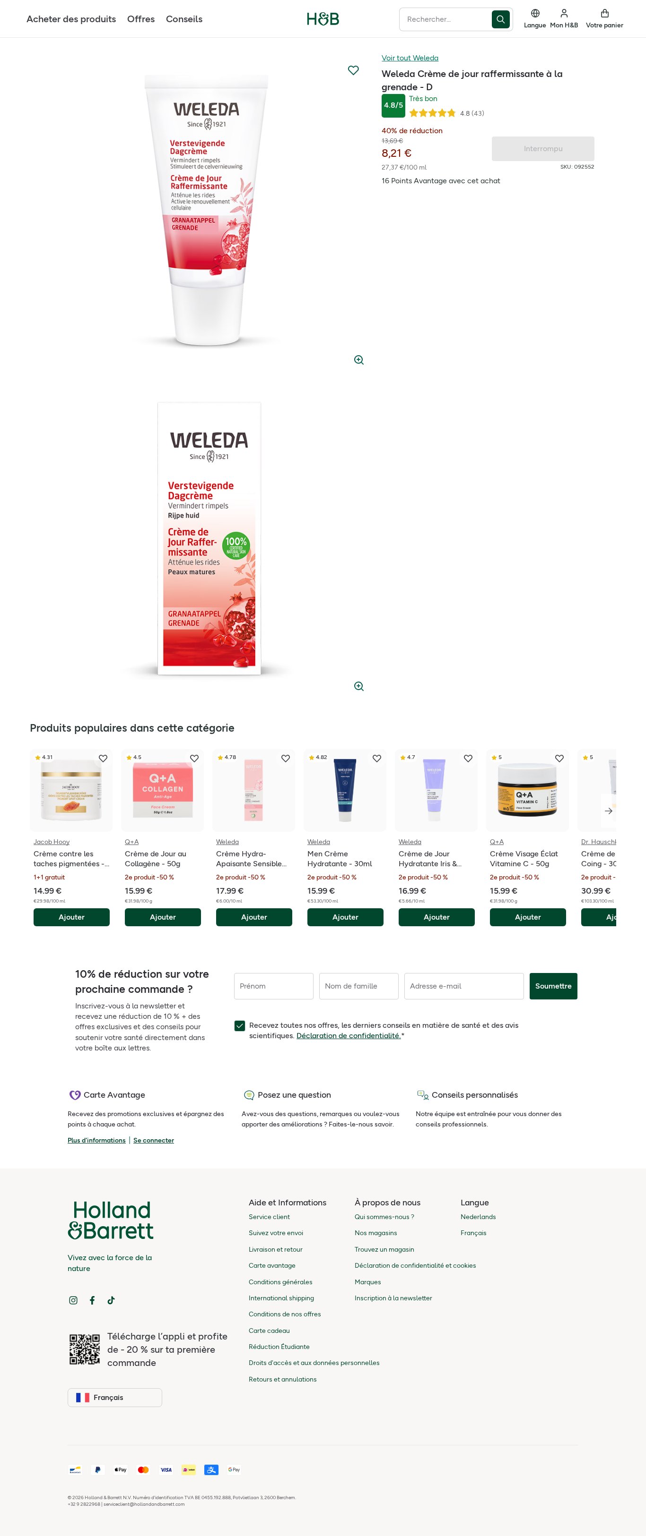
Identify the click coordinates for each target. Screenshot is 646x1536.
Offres (141, 19)
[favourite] (103, 758)
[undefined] (210, 212)
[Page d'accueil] (323, 19)
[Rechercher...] (502, 19)
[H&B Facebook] (92, 1300)
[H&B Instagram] (73, 1300)
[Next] (608, 811)
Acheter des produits (71, 19)
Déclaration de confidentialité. (349, 1035)
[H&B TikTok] (111, 1300)
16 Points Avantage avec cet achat (441, 180)
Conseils (184, 19)
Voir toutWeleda (410, 57)
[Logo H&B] (323, 22)
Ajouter (72, 917)
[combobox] (445, 19)
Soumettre (553, 985)
